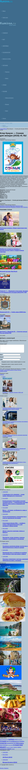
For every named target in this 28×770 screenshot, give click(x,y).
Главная (2, 128)
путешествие (10, 745)
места (8, 741)
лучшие (3, 741)
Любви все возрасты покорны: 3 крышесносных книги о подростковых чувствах (12, 250)
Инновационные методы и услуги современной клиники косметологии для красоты (14, 449)
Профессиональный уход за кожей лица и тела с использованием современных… (14, 463)
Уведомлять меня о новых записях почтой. (12, 364)
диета (16, 739)
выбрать (11, 739)
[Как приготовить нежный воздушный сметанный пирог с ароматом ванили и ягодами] (12, 606)
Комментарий (3, 343)
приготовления (4, 745)
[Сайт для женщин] (6, 3)
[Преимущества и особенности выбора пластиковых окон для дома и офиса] (10, 420)
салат (11, 747)
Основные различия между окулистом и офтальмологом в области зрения (12, 409)
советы (19, 747)
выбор (7, 739)
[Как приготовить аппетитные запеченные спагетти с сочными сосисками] (12, 621)
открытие (3, 743)
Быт (4, 39)
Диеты (6, 78)
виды (1, 739)
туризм (9, 749)
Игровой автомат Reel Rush (8, 271)
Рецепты (7, 71)
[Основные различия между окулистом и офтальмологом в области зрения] (10, 406)
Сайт (1, 359)
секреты (15, 747)
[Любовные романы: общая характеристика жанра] (9, 225)
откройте (21, 741)
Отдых (4, 84)
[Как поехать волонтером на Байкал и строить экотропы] (10, 664)
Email (1, 357)
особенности (14, 741)
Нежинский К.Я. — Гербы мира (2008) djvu (13, 312)
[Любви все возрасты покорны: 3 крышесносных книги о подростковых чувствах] (11, 246)
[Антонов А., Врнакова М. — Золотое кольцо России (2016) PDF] (5, 329)
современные (3, 748)
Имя (1, 354)
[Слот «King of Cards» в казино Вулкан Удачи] (10, 679)
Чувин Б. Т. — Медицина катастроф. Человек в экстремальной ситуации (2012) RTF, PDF (14, 291)
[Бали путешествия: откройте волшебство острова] (10, 635)
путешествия (18, 745)
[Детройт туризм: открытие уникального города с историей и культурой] (12, 577)
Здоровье (6, 45)
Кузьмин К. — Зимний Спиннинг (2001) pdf (13, 392)
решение (8, 747)
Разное (5, 91)
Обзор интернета (9, 97)
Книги (6, 110)
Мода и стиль (7, 58)
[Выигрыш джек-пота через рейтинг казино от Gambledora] (11, 736)
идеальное (20, 739)
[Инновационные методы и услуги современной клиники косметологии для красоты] (10, 447)
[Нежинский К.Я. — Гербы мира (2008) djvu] (5, 309)
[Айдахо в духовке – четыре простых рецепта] (12, 707)
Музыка (7, 104)
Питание (5, 65)
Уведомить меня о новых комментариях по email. (13, 361)
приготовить (20, 743)
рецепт (3, 747)
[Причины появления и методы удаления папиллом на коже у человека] (10, 433)
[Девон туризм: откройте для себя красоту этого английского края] (10, 693)
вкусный (4, 739)
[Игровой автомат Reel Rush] (10, 268)
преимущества (11, 743)
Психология (6, 52)
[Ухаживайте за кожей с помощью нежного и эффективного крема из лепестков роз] (10, 722)
